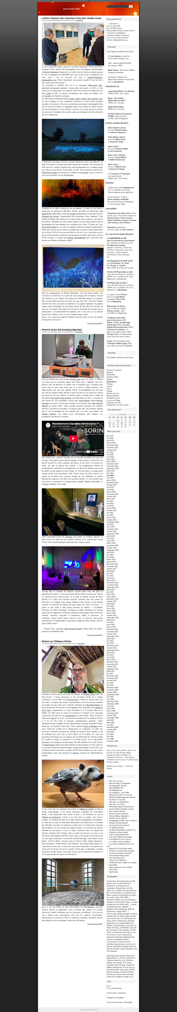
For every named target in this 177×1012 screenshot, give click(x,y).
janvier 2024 (111, 480)
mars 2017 (111, 578)
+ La (126, 329)
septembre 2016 (113, 587)
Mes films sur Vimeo (117, 804)
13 (110, 423)
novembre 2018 (112, 545)
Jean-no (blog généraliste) (119, 835)
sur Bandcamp (121, 313)
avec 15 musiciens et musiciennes (120, 241)
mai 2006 (110, 736)
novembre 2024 (112, 466)
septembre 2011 (113, 669)
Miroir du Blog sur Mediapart (119, 783)
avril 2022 (110, 506)
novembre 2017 (112, 566)
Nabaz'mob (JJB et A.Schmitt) (120, 795)
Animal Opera (118, 107)
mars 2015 (111, 608)
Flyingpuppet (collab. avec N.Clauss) (123, 821)
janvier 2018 (111, 562)
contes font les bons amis (117, 327)
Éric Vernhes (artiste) (117, 811)
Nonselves (111, 227)
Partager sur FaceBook (115, 998)
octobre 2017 (111, 569)
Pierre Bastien (84, 401)
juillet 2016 (111, 590)
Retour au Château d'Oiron (56, 641)
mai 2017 (110, 576)
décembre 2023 (112, 483)
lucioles (73, 214)
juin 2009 (110, 697)
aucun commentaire (95, 323)
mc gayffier (84, 173)
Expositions (79, 20)
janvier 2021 (111, 517)
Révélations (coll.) (113, 398)
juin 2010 (110, 683)
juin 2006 (110, 734)
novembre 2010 (112, 678)
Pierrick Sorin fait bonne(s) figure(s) (62, 329)
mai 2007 (110, 725)
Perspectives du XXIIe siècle (121, 261)
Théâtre (109, 379)
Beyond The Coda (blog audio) (120, 848)
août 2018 (110, 552)
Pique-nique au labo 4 (117, 100)
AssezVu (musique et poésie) (120, 853)
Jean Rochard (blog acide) (119, 856)
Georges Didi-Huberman (76, 238)
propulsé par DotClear (88, 1010)
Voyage (109, 391)
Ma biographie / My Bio (118, 786)
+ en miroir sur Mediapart (115, 33)
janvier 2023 (111, 492)
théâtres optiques (49, 414)
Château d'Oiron (89, 694)
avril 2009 (110, 699)
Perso (109, 389)
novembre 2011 (112, 664)
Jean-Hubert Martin (92, 705)
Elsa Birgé (113, 865)
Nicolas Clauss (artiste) (118, 818)
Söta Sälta (113, 870)
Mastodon (128, 1002)
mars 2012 (111, 657)
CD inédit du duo (118, 341)
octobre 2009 (111, 692)
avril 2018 (110, 557)
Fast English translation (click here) (120, 52)
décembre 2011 (112, 662)
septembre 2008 (113, 704)
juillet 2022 (111, 499)
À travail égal (125, 322)
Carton (48, 93)
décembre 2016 (112, 583)
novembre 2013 (112, 632)
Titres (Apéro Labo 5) (116, 137)
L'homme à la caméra (115, 329)
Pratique (110, 384)
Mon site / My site (116, 781)
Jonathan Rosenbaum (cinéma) (121, 830)
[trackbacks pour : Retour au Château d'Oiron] (102, 924)
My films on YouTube (117, 800)
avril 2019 (110, 538)
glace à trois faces (114, 332)
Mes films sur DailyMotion (119, 802)
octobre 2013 (111, 634)
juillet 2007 (111, 723)
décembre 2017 (112, 564)
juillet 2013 (111, 639)
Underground (128, 188)
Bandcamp (122, 279)
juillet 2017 (111, 571)
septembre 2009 (113, 695)
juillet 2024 (111, 471)
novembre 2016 (112, 585)
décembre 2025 (112, 445)
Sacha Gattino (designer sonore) (121, 809)
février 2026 (111, 443)
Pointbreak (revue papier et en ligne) (122, 863)
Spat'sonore (113, 872)
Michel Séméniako (51, 72)
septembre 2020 (113, 522)
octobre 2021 (111, 510)
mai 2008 (110, 706)
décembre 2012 (112, 646)
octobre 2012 (111, 648)
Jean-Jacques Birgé (71, 8)
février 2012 (111, 660)
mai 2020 (110, 524)
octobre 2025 (111, 450)
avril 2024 (110, 478)
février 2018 (111, 559)
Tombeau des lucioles (50, 216)
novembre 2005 (112, 741)
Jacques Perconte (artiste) (119, 825)
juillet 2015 (111, 604)
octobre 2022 (111, 496)
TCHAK (111, 116)
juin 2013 (110, 641)
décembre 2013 (112, 629)
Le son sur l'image (113, 400)
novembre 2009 (112, 690)
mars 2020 (111, 527)
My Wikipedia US (115, 790)
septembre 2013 (113, 636)
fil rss (109, 986)
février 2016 (111, 597)
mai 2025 (110, 455)
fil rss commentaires (114, 988)
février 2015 (111, 611)
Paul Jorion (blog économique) (120, 837)
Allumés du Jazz (113, 393)
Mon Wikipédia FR (116, 788)
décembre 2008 (112, 701)
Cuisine (109, 386)
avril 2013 (110, 643)
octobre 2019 (111, 531)
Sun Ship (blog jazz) (116, 858)
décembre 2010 (112, 676)
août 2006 (110, 732)
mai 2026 (110, 438)
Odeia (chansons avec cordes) (120, 867)
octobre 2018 (111, 548)
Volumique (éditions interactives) (121, 807)
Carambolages (70, 716)
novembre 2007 (112, 713)
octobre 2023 (111, 485)
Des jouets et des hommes (61, 398)
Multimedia (111, 375)
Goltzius (76, 753)
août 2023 (110, 487)
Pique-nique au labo (124, 272)
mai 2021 (110, 515)
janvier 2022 (111, 508)
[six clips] (106, 223)
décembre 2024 (112, 464)
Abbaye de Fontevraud (52, 817)
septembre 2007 (113, 718)
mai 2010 (110, 685)
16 (122, 423)
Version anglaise (114, 192)
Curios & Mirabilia (90, 726)
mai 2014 (110, 622)
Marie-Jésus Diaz (95, 85)
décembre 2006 (112, 727)
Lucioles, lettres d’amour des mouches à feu (85, 99)
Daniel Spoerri (49, 745)
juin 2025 (110, 452)
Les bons (126, 325)
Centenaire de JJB (114, 403)
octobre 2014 (111, 615)
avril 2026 (110, 441)
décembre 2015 (112, 599)
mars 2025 (111, 459)
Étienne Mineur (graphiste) (119, 816)
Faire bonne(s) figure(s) (73, 629)
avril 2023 (110, 490)
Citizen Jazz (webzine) (117, 860)
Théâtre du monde (86, 809)
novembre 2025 (112, 448)
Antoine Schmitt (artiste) (118, 823)
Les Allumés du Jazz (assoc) (120, 839)
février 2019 (111, 543)
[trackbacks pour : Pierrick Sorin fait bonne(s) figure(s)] (102, 635)
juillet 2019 (111, 536)
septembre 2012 (113, 650)
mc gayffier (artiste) (116, 828)
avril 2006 (110, 739)
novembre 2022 (112, 494)
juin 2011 (110, 673)
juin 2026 (110, 436)
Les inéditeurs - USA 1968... (119, 793)
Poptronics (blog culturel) (118, 832)
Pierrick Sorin (75, 379)
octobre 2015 (111, 601)
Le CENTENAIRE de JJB (116, 238)
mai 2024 (110, 475)
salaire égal (111, 325)
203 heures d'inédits (127, 70)
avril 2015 (110, 606)
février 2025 (111, 461)
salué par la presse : (118, 245)
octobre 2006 (111, 730)
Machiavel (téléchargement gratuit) (122, 797)
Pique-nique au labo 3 (50, 173)
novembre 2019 (112, 529)
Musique (110, 372)
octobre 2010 (111, 681)
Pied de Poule (72, 700)
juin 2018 (110, 555)
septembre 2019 (113, 534)
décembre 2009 (112, 688)
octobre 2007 (111, 715)
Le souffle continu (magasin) (119, 842)
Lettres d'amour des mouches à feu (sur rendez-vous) (71, 18)
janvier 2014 (111, 627)
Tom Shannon (88, 907)
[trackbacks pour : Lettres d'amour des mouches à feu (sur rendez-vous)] (102, 323)
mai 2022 (110, 503)
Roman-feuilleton (113, 396)
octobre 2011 (111, 667)
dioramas (68, 537)
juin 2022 (110, 501)
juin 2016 (110, 592)
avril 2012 (110, 655)
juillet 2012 (111, 653)
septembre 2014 (113, 618)
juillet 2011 (111, 671)
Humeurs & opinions (114, 370)
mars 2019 (111, 541)
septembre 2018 (113, 550)
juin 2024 (110, 473)
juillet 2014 (111, 620)
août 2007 (110, 720)
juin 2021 (110, 513)
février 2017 (111, 580)
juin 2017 (110, 573)
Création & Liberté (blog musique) (121, 851)
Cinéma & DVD (112, 377)
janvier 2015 (111, 613)
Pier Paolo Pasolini (49, 227)
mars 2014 (111, 625)
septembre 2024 (113, 468)
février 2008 (111, 711)
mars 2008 (111, 708)
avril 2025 (110, 457)
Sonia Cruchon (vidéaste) (118, 814)
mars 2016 (111, 594)
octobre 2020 (111, 520)
